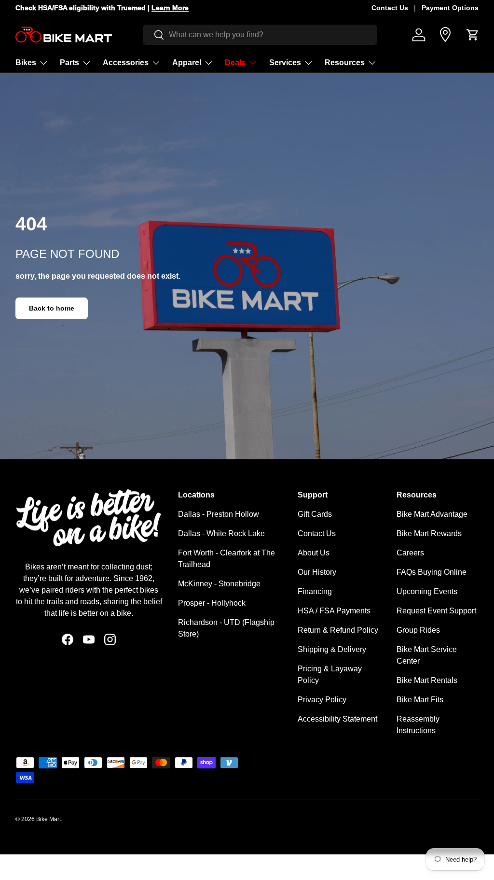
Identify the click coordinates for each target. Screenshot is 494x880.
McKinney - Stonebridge (219, 584)
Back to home (51, 308)
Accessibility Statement (337, 719)
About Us (313, 553)
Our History (317, 572)
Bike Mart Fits (420, 699)
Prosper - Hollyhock (212, 603)
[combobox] (260, 35)
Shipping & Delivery (332, 649)
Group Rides (418, 630)
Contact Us (389, 8)
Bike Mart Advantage (432, 514)
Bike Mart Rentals (427, 680)
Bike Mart (48, 819)
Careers (410, 553)
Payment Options (450, 8)
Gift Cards (315, 514)
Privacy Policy (322, 699)
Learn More (170, 8)
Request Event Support (436, 611)
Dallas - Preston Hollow (218, 514)
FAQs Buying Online (432, 572)
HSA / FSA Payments (334, 611)
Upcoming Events (427, 591)
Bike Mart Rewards (429, 533)
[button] (472, 34)
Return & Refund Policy (338, 630)
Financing (315, 591)
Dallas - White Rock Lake (221, 533)
